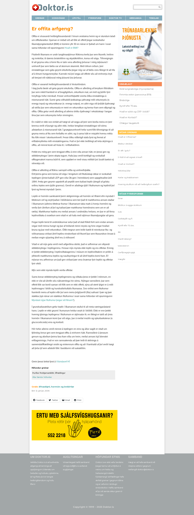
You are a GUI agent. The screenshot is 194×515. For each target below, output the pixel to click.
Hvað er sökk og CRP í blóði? (134, 111)
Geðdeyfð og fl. (125, 218)
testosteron (123, 246)
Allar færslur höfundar (42, 377)
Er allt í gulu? (124, 150)
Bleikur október (125, 144)
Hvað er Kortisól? (128, 117)
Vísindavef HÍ (63, 361)
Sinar (120, 198)
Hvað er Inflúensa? (127, 137)
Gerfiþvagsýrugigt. (126, 252)
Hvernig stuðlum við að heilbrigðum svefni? (138, 184)
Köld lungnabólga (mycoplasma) (136, 89)
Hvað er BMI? (71, 48)
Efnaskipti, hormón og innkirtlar (56, 386)
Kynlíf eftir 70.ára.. (128, 106)
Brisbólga (124, 100)
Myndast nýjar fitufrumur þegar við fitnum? (53, 300)
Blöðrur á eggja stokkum (130, 205)
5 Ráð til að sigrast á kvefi (130, 157)
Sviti (120, 212)
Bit (119, 232)
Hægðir (121, 259)
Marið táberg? (125, 239)
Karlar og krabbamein (128, 177)
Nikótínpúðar (124, 171)
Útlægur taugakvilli (129, 123)
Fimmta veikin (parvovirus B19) (135, 94)
